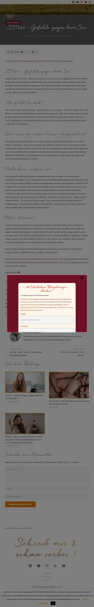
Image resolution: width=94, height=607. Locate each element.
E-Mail (23, 314)
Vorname (24, 326)
